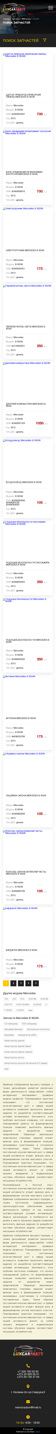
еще (30, 1010)
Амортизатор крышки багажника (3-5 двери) (25, 1063)
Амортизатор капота (14, 1058)
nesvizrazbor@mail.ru (28, 1407)
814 (22, 999)
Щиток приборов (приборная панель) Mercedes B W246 (23, 96)
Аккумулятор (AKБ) (27, 1035)
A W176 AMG (22, 1005)
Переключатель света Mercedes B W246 (25, 328)
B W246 (37, 1005)
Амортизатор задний (14, 1041)
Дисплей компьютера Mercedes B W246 (26, 405)
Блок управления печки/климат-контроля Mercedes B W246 (24, 173)
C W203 (8, 1010)
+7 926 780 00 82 (28, 1372)
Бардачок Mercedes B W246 (21, 950)
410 (14, 999)
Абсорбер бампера (13, 1030)
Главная (6, 19)
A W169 (44, 999)
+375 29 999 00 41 (28, 1374)
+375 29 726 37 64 (28, 1377)
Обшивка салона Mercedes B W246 (26, 796)
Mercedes (26, 19)
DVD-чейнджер (29, 1024)
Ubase (37, 1432)
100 (6, 999)
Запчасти (16, 19)
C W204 (20, 1010)
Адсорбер (9, 1035)
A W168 (32, 999)
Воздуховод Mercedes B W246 (24, 482)
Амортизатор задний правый (18, 1052)
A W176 (8, 1005)
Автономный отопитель (38, 1030)
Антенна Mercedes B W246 (21, 718)
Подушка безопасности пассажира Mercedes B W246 (27, 564)
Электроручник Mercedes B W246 (25, 251)
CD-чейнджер (11, 1024)
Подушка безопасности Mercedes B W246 (27, 641)
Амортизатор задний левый (17, 1046)
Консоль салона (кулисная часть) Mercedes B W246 (26, 873)
